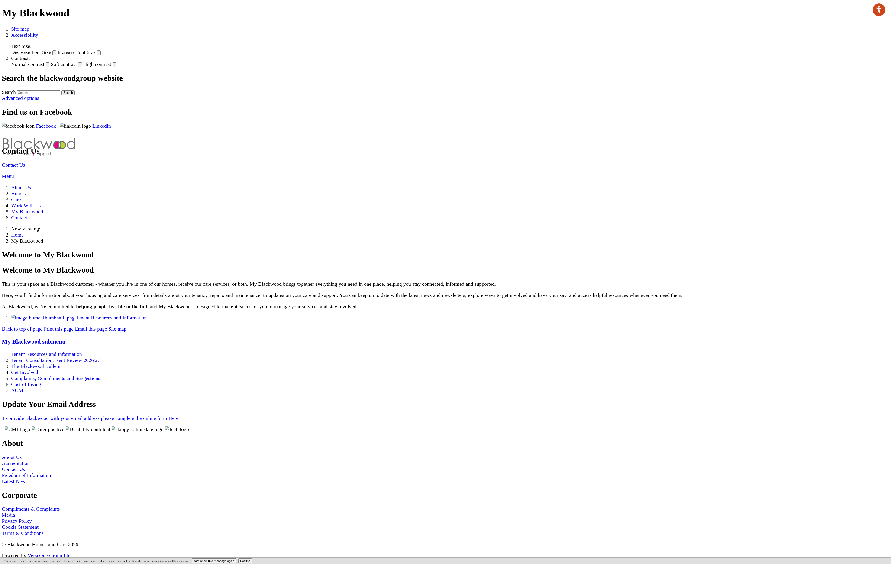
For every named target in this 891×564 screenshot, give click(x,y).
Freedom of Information (26, 475)
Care (16, 199)
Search (9, 92)
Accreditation (16, 463)
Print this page (59, 329)
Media (8, 515)
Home (17, 235)
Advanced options (20, 98)
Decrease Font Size (31, 52)
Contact (19, 217)
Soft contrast (64, 64)
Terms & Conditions (23, 533)
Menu (8, 176)
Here (90, 418)
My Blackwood (27, 211)
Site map (20, 29)
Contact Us (13, 165)
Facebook (46, 126)
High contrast (97, 64)
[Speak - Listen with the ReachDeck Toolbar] (879, 9)
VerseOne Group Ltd (49, 555)
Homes (18, 193)
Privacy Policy (17, 521)
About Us (21, 187)
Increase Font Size (77, 52)
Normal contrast (27, 64)
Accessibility (24, 35)
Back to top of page (22, 329)
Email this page (91, 329)
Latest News (15, 481)
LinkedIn (101, 126)
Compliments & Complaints (31, 509)
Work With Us (26, 205)
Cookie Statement (20, 527)
